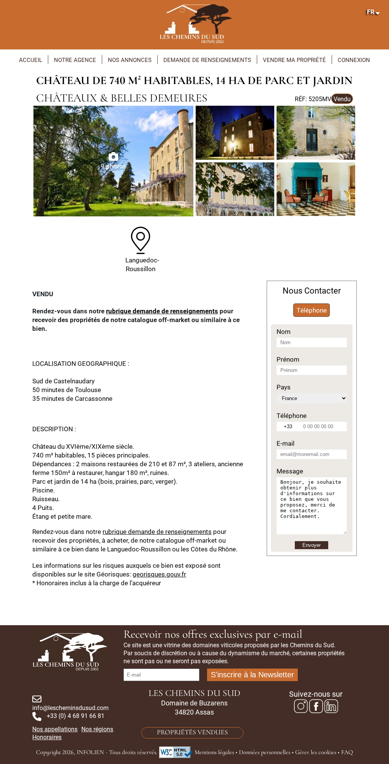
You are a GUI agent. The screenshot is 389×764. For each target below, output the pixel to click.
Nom (284, 331)
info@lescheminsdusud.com (70, 708)
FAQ (347, 753)
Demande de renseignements (207, 60)
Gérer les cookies (315, 753)
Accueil (30, 60)
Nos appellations (54, 729)
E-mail (285, 443)
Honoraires (47, 737)
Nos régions (97, 729)
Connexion (354, 60)
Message (290, 471)
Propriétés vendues (192, 732)
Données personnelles (264, 753)
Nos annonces (130, 60)
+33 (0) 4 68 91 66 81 (75, 716)
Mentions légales (214, 753)
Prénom (288, 359)
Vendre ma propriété (294, 60)
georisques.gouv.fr (159, 574)
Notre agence (75, 60)
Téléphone (312, 310)
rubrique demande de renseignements (162, 311)
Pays (284, 387)
